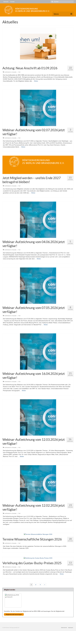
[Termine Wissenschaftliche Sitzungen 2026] (38, 534)
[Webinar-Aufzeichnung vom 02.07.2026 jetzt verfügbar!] (38, 108)
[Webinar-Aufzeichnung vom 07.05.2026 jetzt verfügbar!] (38, 285)
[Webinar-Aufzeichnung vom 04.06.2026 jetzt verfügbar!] (38, 219)
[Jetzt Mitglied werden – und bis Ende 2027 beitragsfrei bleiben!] (38, 165)
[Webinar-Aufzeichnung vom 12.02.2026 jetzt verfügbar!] (38, 483)
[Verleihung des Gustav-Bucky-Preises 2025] (38, 558)
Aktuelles (14, 72)
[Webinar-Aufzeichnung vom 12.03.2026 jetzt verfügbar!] (38, 417)
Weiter (36, 81)
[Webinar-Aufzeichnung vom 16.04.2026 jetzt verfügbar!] (38, 351)
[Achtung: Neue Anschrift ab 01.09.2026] (38, 46)
